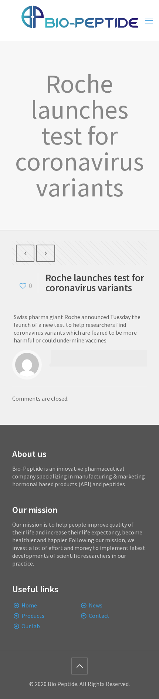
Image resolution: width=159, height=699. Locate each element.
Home (29, 605)
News (95, 605)
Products (32, 615)
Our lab (30, 626)
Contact (99, 615)
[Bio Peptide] (79, 20)
